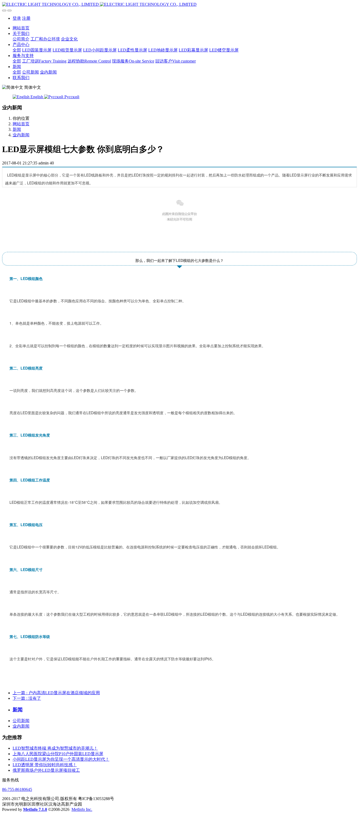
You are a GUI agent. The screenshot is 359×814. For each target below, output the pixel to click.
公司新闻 (21, 720)
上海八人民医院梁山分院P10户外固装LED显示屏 (58, 753)
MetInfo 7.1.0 (35, 809)
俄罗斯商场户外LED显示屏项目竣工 (46, 770)
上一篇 (56, 693)
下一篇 (27, 698)
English (36, 97)
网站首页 (21, 28)
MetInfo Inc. (81, 809)
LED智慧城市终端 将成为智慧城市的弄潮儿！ (55, 748)
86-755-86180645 (17, 789)
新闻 (17, 129)
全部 (17, 50)
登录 (17, 18)
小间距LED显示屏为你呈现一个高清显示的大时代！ (61, 759)
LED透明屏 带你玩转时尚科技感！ (45, 765)
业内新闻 (21, 135)
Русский (71, 97)
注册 (26, 18)
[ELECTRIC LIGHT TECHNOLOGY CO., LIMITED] (179, 4)
